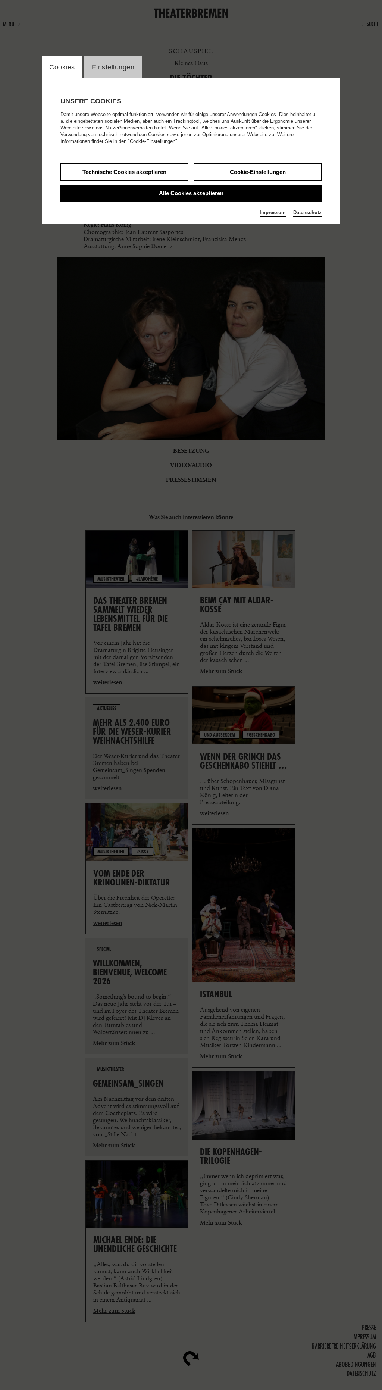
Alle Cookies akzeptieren (191, 193)
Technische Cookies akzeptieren (124, 172)
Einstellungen (113, 67)
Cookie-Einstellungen (258, 172)
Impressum (273, 212)
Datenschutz (307, 212)
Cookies (62, 67)
